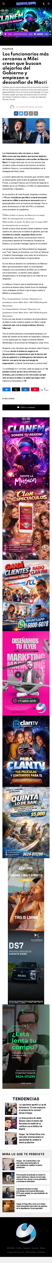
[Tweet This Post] (21, 113)
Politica (19, 1248)
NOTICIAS (11, 1248)
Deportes (27, 1248)
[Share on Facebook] (16, 113)
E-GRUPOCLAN (23, 107)
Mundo (42, 1248)
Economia (35, 1248)
